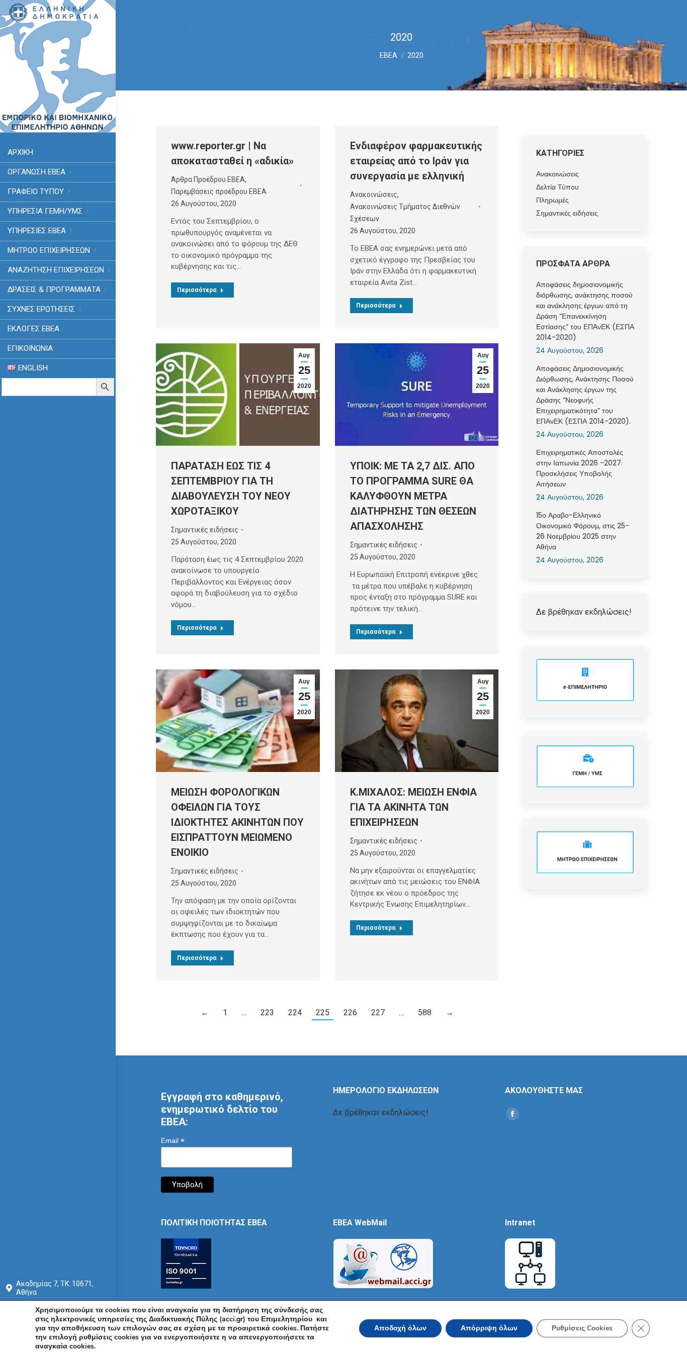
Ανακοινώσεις (373, 194)
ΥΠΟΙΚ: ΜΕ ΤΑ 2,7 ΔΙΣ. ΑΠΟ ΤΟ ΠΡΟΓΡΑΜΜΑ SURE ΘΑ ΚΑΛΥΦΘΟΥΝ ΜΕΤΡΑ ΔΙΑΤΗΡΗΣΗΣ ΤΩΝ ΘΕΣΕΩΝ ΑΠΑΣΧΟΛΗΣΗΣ (413, 496)
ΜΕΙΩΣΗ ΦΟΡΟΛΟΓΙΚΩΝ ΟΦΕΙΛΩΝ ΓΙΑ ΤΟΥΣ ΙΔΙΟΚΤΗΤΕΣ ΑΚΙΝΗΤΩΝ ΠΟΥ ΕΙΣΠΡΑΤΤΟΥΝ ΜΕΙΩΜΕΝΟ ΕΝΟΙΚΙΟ (237, 822)
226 (350, 1012)
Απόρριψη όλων (489, 1328)
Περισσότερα (196, 290)
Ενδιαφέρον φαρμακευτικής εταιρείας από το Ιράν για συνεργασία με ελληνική (416, 161)
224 (295, 1012)
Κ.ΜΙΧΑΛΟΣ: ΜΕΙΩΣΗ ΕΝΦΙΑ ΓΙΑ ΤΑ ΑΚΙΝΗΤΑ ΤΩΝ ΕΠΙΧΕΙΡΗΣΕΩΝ (413, 807)
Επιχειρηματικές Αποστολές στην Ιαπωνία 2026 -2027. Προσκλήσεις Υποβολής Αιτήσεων (579, 468)
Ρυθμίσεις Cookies (582, 1328)
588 (425, 1012)
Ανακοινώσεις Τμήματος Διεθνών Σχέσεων (405, 213)
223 (267, 1012)
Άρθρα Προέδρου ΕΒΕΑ (208, 179)
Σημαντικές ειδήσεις (204, 530)
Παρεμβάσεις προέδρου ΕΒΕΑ (219, 191)
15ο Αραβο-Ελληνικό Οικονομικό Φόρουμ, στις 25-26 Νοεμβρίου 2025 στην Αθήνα (582, 531)
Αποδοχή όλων (400, 1328)
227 (378, 1012)
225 (322, 1012)
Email (173, 1140)
